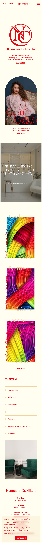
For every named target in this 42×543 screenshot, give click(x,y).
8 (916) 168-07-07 (24, 4)
